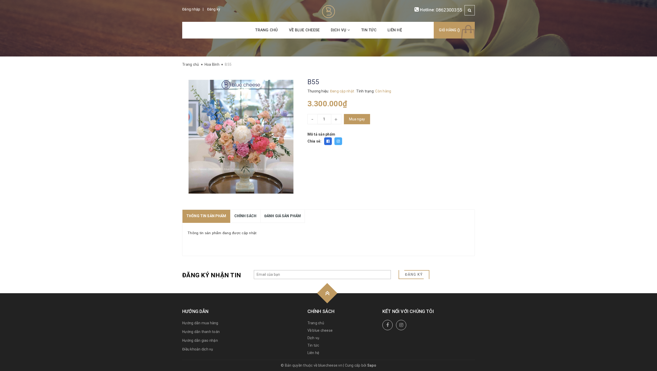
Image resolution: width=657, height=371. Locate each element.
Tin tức (368, 30)
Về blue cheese (304, 30)
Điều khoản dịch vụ (197, 349)
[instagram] (401, 325)
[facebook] (387, 325)
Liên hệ (395, 30)
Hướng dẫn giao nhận (200, 340)
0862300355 (449, 10)
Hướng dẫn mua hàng (200, 323)
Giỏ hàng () (449, 30)
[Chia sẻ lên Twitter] (338, 141)
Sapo (371, 365)
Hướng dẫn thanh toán (201, 332)
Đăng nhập (191, 9)
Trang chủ (266, 30)
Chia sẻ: (314, 141)
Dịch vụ (339, 30)
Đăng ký (213, 9)
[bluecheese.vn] (328, 11)
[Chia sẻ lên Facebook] (328, 141)
